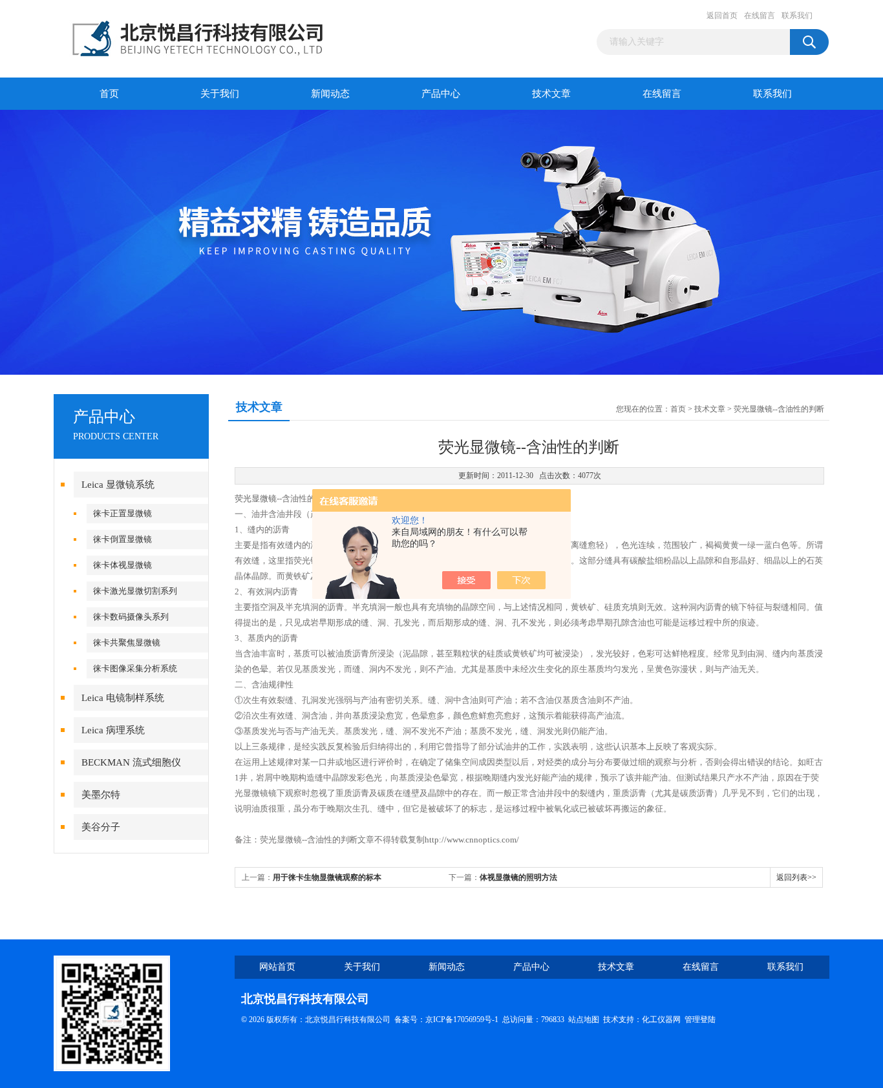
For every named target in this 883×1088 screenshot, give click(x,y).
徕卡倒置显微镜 (122, 539)
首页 (109, 94)
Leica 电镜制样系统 (122, 698)
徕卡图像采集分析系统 (135, 668)
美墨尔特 (100, 795)
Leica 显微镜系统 (117, 484)
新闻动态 (330, 94)
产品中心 (440, 94)
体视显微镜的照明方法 (518, 877)
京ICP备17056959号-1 (461, 1019)
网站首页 (277, 967)
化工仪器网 (661, 1019)
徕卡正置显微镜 (122, 513)
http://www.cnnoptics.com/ (472, 839)
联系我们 (797, 15)
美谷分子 (100, 827)
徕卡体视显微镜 (122, 565)
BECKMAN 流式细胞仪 (131, 762)
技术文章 (551, 94)
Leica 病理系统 (113, 730)
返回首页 (722, 15)
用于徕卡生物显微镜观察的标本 (327, 877)
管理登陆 (700, 1019)
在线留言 (759, 15)
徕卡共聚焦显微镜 (126, 642)
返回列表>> (796, 877)
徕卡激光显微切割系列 (135, 591)
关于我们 (219, 94)
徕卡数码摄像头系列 (131, 617)
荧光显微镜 (256, 498)
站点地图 (583, 1019)
